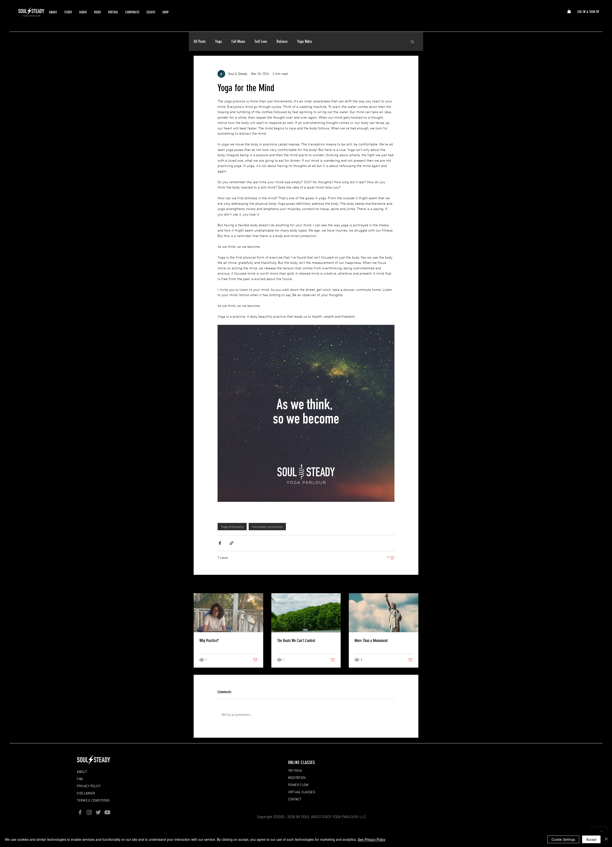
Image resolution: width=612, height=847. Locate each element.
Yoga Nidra (304, 41)
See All (413, 584)
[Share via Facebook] (220, 543)
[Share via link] (231, 543)
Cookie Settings (563, 839)
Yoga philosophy (232, 527)
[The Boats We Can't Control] (306, 612)
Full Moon (238, 41)
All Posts (200, 41)
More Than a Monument (371, 640)
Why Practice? (209, 640)
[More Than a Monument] (383, 612)
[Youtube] (107, 812)
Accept (591, 839)
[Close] (606, 839)
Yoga (218, 41)
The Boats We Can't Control (296, 640)
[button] (569, 11)
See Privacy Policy (371, 839)
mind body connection (267, 527)
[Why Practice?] (228, 612)
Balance (282, 41)
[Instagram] (89, 812)
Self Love (261, 41)
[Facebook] (80, 812)
